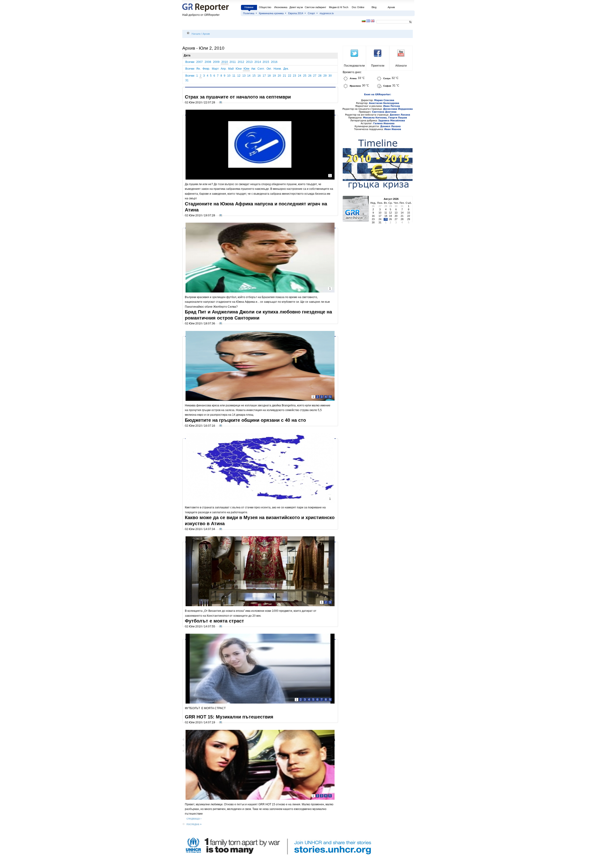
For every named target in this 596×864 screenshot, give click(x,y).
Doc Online (358, 7)
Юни (239, 68)
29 (325, 75)
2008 (208, 62)
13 (244, 75)
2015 (266, 62)
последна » (194, 824)
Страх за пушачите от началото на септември (238, 96)
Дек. (286, 68)
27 (314, 75)
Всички (189, 62)
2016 (274, 62)
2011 (233, 62)
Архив (391, 7)
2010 (224, 62)
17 (264, 75)
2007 (199, 62)
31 (187, 80)
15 (254, 75)
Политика (248, 13)
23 (294, 75)
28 (320, 75)
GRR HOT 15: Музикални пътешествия (229, 716)
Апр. (224, 68)
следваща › (193, 818)
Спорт (311, 13)
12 (238, 75)
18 (269, 75)
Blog (374, 7)
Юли (246, 68)
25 (304, 75)
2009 (216, 62)
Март (215, 68)
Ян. (198, 68)
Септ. (261, 68)
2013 (249, 62)
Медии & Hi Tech (338, 7)
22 (289, 75)
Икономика (280, 7)
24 (299, 75)
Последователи (354, 65)
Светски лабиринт (315, 7)
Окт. (269, 68)
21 (284, 75)
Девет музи (296, 7)
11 (233, 75)
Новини (248, 7)
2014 (257, 62)
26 (310, 75)
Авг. (253, 68)
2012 (241, 62)
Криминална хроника (271, 13)
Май (231, 68)
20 (279, 75)
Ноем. (277, 68)
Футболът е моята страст (214, 620)
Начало (196, 33)
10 (228, 75)
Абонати (401, 65)
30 (330, 75)
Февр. (206, 68)
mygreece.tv (327, 13)
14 (249, 75)
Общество (265, 7)
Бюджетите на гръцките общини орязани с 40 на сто (245, 420)
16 (259, 75)
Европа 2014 (295, 13)
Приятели (377, 65)
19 (274, 75)
